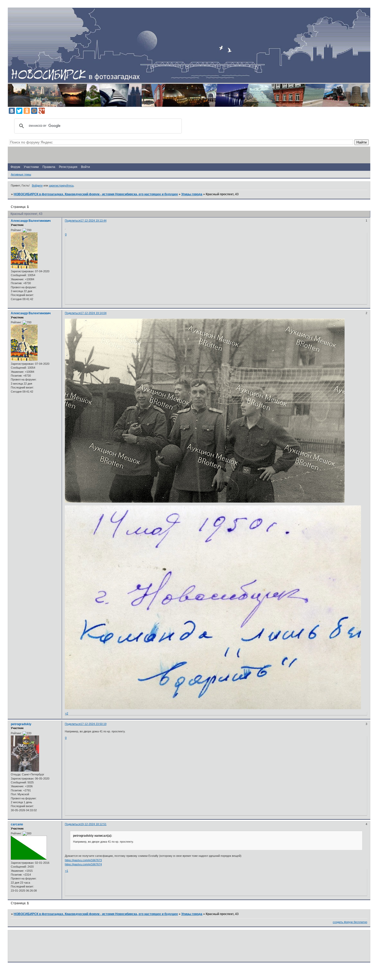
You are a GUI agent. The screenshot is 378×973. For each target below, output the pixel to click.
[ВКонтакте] (12, 111)
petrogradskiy (21, 724)
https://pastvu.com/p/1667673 (83, 860)
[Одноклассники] (27, 111)
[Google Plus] (42, 111)
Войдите (37, 185)
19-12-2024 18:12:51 (93, 824)
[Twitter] (19, 111)
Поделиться (72, 220)
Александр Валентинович (31, 221)
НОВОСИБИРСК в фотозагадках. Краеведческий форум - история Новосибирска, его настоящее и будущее (96, 194)
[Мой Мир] (34, 111)
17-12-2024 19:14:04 (93, 313)
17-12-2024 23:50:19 (93, 723)
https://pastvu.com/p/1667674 (83, 864)
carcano (17, 824)
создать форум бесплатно (350, 922)
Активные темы (21, 174)
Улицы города (191, 194)
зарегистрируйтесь (61, 185)
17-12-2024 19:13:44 (93, 220)
